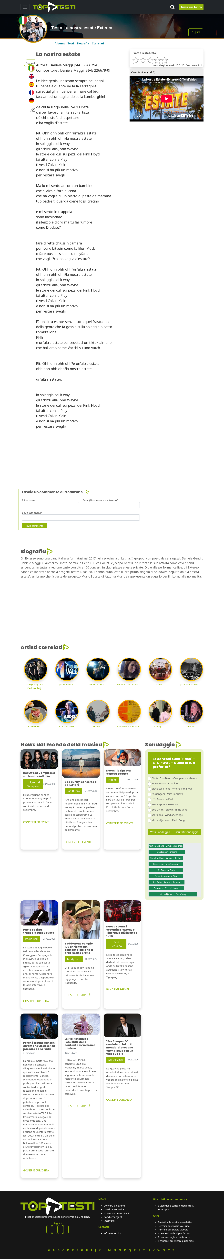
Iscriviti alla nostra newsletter (175, 1222)
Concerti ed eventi (114, 1205)
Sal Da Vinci (115, 1060)
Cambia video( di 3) (143, 72)
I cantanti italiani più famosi (174, 1233)
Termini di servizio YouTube (174, 1226)
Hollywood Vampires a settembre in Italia (39, 774)
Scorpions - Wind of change (167, 814)
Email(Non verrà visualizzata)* (100, 500)
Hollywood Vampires (33, 784)
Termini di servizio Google (173, 1229)
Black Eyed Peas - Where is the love (172, 788)
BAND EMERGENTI (117, 989)
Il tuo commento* (32, 512)
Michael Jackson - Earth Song (168, 820)
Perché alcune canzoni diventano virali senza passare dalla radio (39, 1046)
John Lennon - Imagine (165, 783)
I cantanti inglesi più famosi (174, 1237)
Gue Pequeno (116, 944)
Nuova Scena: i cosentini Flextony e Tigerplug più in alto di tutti (122, 931)
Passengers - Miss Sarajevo (167, 793)
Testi (71, 43)
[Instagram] (60, 1229)
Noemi (112, 780)
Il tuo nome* (29, 500)
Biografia (83, 43)
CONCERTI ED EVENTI (36, 822)
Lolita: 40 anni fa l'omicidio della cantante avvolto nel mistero (80, 1043)
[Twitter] (66, 1229)
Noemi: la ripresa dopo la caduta (118, 772)
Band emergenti (113, 1216)
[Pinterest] (55, 1229)
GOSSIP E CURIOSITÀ (36, 1001)
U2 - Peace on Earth (163, 799)
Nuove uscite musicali (116, 1213)
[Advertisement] (112, 454)
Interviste (109, 1220)
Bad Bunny (73, 791)
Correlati (98, 43)
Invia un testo (191, 7)
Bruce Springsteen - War (166, 804)
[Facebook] (49, 1229)
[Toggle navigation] (25, 7)
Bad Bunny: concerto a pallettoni (81, 783)
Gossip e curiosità (114, 1209)
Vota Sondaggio (160, 832)
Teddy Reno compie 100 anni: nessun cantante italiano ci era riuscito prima (79, 948)
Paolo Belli (31, 939)
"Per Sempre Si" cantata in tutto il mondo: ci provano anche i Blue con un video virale (119, 1047)
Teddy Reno (74, 959)
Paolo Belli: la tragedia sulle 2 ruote (38, 931)
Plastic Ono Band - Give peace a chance (174, 778)
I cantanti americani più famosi (176, 1240)
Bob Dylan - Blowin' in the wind (169, 809)
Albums (60, 43)
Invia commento (34, 525)
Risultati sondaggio (187, 832)
